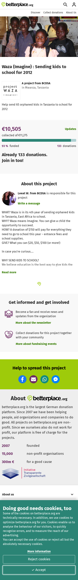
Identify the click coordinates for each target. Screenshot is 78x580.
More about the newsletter (33, 322)
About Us (71, 12)
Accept (40, 570)
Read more (9, 272)
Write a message (29, 203)
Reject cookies (39, 559)
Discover (35, 12)
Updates (70, 129)
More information (39, 551)
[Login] (74, 4)
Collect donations (53, 12)
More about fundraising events (36, 344)
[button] (22, 379)
